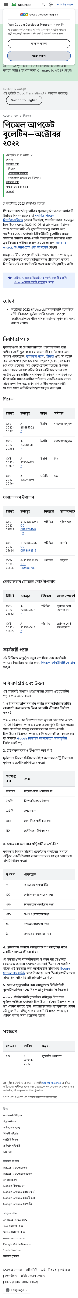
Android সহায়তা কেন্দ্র (15, 1220)
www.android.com (14, 1238)
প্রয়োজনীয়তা (9, 1121)
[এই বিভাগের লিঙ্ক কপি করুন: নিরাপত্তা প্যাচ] (33, 339)
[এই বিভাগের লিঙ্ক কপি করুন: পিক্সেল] (19, 399)
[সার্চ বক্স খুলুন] (43, 4)
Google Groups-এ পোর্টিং (17, 1204)
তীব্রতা (50, 356)
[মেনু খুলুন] (6, 4)
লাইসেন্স (65, 1270)
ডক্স (16, 115)
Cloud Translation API (32, 93)
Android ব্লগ (10, 1179)
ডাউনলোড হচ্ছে (11, 1127)
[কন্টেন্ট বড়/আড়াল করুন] (32, 155)
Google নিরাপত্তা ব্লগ (14, 1185)
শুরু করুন (39, 56)
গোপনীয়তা (11, 1276)
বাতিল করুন (39, 44)
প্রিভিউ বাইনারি (11, 1133)
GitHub (7, 1151)
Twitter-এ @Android (15, 1167)
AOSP (6, 115)
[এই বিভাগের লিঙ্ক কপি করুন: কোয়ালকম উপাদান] (38, 497)
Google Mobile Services (17, 1244)
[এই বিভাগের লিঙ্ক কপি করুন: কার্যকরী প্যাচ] (32, 650)
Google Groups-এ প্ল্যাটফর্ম (18, 1192)
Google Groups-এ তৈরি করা (19, 1198)
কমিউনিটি (31, 1270)
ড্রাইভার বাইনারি (11, 1145)
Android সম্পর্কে (12, 1270)
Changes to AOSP (50, 70)
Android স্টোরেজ (12, 1115)
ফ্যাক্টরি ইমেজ (10, 1139)
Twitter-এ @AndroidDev (17, 1173)
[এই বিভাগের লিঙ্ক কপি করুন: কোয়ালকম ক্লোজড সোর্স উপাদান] (60, 582)
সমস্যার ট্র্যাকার (11, 1256)
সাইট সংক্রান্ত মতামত (33, 1276)
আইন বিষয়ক (48, 1270)
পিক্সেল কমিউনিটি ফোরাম (58, 663)
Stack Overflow (12, 1250)
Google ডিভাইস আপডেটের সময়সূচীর (42, 738)
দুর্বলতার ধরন (35, 356)
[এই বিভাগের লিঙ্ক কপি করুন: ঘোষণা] (19, 301)
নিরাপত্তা (27, 115)
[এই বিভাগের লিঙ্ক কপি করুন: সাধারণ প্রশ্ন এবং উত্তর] (47, 683)
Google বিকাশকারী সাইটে (29, 282)
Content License (51, 1083)
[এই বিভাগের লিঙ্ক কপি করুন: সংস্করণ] (21, 1032)
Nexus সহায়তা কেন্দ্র (14, 1232)
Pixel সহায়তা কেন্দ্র (13, 1226)
